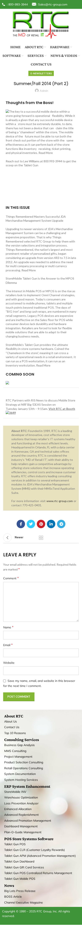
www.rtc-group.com (59, 501)
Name (8, 627)
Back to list (41, 537)
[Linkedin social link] (51, 524)
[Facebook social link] (21, 524)
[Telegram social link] (61, 524)
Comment (11, 578)
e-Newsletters (41, 73)
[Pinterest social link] (41, 524)
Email (8, 645)
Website (9, 663)
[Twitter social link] (31, 524)
